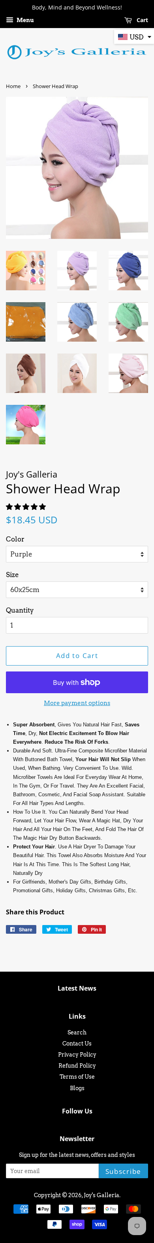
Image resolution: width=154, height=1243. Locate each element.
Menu (24, 20)
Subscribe (123, 1171)
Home (13, 86)
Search (77, 1032)
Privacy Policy (77, 1054)
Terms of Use (77, 1076)
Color (15, 539)
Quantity (20, 610)
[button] (26, 507)
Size (12, 575)
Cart (141, 20)
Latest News (77, 988)
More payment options (77, 703)
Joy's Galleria (101, 1195)
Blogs (77, 1088)
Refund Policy (77, 1065)
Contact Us (77, 1043)
